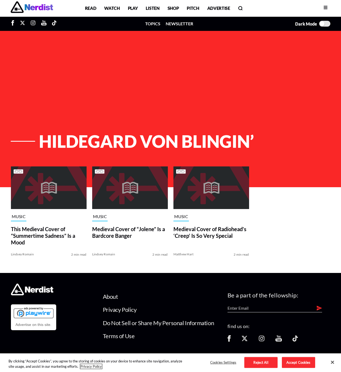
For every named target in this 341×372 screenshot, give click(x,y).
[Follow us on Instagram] (261, 340)
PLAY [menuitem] (133, 8)
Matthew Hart (183, 254)
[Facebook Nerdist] (14, 24)
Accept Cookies (298, 362)
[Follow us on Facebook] (229, 340)
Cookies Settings (223, 362)
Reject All (260, 362)
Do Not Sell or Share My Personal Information (158, 322)
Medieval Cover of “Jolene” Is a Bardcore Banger (128, 232)
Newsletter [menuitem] (179, 23)
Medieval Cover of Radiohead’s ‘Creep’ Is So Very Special (209, 232)
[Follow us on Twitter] (244, 340)
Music (19, 216)
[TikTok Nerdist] (54, 24)
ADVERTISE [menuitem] (218, 8)
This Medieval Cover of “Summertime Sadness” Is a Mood (43, 236)
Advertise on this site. (33, 324)
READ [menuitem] (90, 8)
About (110, 296)
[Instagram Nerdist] (33, 24)
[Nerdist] (32, 8)
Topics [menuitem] (152, 23)
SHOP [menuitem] (173, 8)
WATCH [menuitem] (112, 8)
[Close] (332, 362)
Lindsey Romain (22, 254)
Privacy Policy (120, 309)
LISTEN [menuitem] (152, 8)
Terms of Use (119, 336)
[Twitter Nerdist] (22, 24)
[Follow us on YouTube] (278, 340)
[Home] (32, 293)
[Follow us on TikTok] (295, 340)
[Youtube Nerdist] (43, 24)
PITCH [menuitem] (193, 8)
